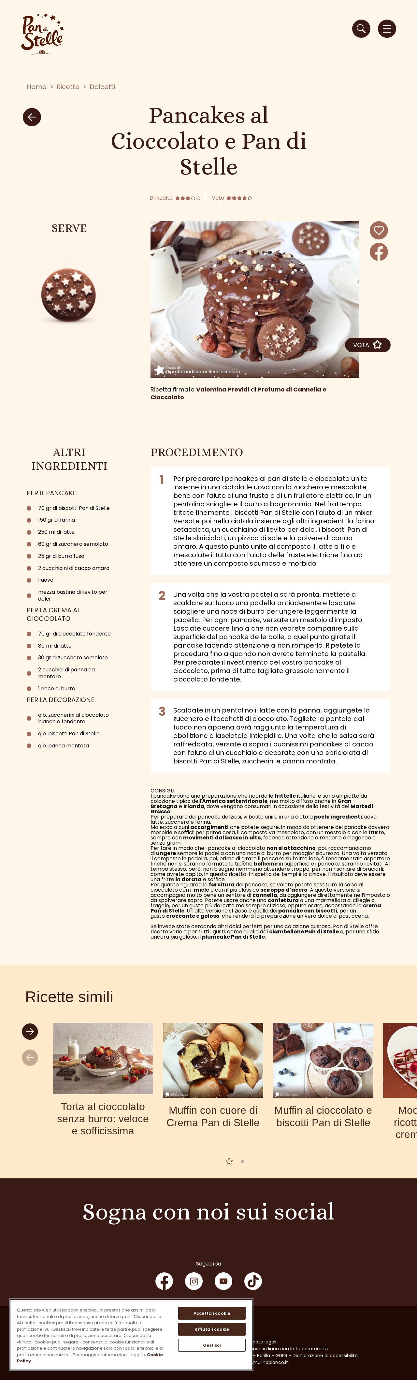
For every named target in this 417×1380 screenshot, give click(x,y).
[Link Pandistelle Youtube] (223, 1281)
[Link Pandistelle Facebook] (164, 1281)
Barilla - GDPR (272, 1355)
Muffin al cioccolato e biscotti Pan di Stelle (323, 1116)
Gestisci (212, 1345)
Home (37, 87)
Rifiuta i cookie (211, 1329)
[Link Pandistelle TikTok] (253, 1281)
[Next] (31, 1032)
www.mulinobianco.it (264, 1362)
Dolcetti (102, 87)
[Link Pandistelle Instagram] (194, 1281)
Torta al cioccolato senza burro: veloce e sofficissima (103, 1119)
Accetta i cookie (212, 1313)
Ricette (68, 87)
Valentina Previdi (222, 389)
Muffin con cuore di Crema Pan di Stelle (213, 1116)
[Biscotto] (69, 292)
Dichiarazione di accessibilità (325, 1355)
